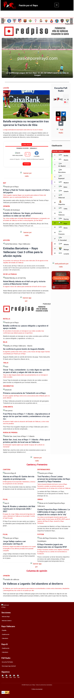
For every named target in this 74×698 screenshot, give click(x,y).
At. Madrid (61, 166)
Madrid (66, 183)
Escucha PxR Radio (7, 662)
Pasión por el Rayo (28, 5)
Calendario (5, 638)
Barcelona (62, 172)
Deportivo (61, 204)
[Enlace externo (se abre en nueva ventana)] (38, 31)
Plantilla (4, 630)
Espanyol (61, 178)
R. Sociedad (62, 240)
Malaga (66, 249)
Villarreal (61, 198)
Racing (66, 219)
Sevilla (66, 156)
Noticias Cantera (6, 620)
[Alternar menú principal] (57, 5)
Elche (65, 228)
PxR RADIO (27, 164)
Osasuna (61, 234)
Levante (66, 254)
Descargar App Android (9, 666)
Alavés (66, 160)
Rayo (65, 223)
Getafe (66, 191)
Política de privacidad (37, 689)
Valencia (61, 215)
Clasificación (5, 634)
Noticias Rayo (6, 616)
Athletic (66, 244)
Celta (65, 209)
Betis (65, 187)
